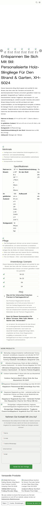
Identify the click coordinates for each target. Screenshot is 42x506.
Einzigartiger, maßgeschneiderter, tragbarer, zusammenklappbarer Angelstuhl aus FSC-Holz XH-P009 (21, 411)
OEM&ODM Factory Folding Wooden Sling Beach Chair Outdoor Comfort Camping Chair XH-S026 (10, 490)
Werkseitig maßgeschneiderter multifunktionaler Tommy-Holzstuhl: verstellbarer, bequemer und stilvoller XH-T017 (21, 359)
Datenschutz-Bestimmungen (10, 499)
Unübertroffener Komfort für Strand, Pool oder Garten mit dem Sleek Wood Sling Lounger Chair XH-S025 (31, 490)
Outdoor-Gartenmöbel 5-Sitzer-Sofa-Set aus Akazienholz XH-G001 (21, 379)
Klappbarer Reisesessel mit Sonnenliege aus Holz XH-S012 (21, 388)
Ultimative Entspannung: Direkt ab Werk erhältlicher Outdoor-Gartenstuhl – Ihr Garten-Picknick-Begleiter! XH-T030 (21, 369)
